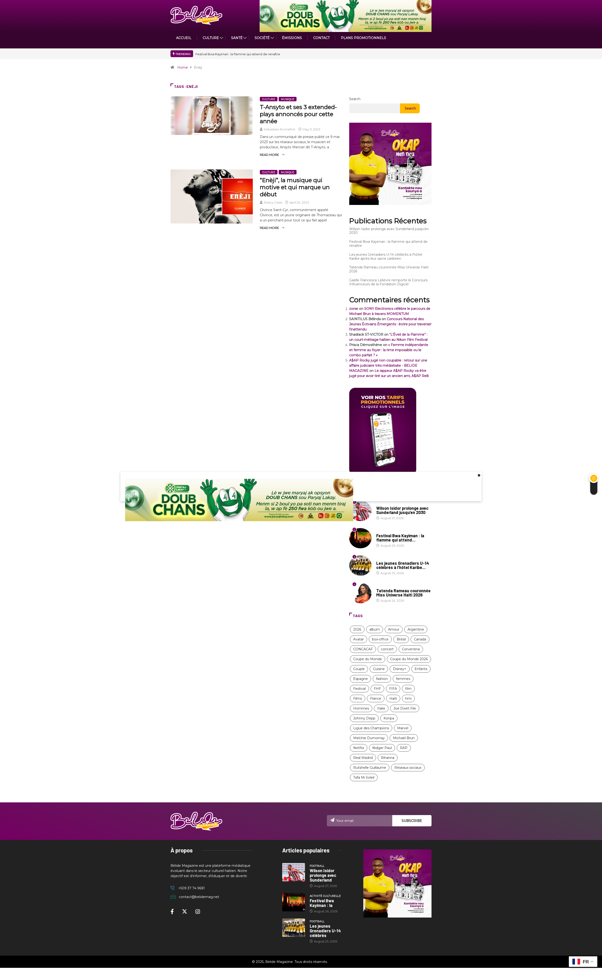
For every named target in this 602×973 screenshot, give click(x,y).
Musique (287, 99)
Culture (268, 99)
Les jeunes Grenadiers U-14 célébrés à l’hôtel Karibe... (402, 565)
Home (182, 67)
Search (354, 99)
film (408, 689)
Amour (393, 629)
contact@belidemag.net (199, 897)
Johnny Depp (364, 718)
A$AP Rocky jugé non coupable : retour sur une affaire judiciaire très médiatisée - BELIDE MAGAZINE (388, 365)
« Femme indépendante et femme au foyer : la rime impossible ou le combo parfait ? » (388, 350)
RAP (404, 748)
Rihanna (387, 758)
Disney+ (399, 669)
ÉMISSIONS (292, 38)
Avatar (358, 639)
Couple (359, 669)
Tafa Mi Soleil (363, 777)
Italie (381, 708)
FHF (377, 689)
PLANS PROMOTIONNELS (363, 38)
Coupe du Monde (367, 659)
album (374, 629)
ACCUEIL (183, 38)
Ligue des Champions (371, 728)
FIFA (393, 689)
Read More (269, 155)
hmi (408, 698)
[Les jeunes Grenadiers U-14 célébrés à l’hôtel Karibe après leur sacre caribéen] (293, 927)
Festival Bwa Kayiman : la (322, 903)
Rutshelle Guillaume (369, 767)
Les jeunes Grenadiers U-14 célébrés (325, 930)
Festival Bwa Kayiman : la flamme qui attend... (400, 537)
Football (383, 558)
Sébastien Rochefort (279, 129)
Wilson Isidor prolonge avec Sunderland (323, 875)
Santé (237, 38)
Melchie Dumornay (369, 738)
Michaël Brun (404, 738)
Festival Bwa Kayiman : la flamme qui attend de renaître (237, 54)
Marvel (402, 728)
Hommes (361, 708)
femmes (403, 679)
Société (262, 38)
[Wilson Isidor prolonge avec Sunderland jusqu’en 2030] (293, 872)
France (375, 698)
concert (387, 649)
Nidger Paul (382, 748)
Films (357, 698)
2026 (357, 629)
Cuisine (379, 669)
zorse (353, 308)
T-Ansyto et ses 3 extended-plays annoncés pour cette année (298, 114)
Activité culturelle (391, 531)
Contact (321, 38)
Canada (420, 639)
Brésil (401, 639)
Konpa (389, 718)
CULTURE (211, 38)
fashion (382, 679)
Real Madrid (363, 758)
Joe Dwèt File (404, 708)
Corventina (411, 649)
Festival (359, 689)
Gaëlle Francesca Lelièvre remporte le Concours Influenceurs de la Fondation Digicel (388, 282)
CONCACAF (363, 649)
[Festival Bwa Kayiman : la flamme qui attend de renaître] (293, 902)
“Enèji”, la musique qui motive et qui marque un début (295, 187)
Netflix (358, 748)
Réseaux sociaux (407, 767)
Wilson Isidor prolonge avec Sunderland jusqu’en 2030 (389, 231)
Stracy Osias (273, 202)
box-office (380, 639)
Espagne (360, 679)
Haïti (393, 698)
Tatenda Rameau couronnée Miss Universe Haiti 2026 (388, 269)
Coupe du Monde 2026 (409, 659)
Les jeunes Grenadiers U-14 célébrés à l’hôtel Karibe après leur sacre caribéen (385, 256)
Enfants (421, 669)
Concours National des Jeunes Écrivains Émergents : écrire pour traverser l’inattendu (390, 324)
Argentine (416, 629)
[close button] (479, 475)
